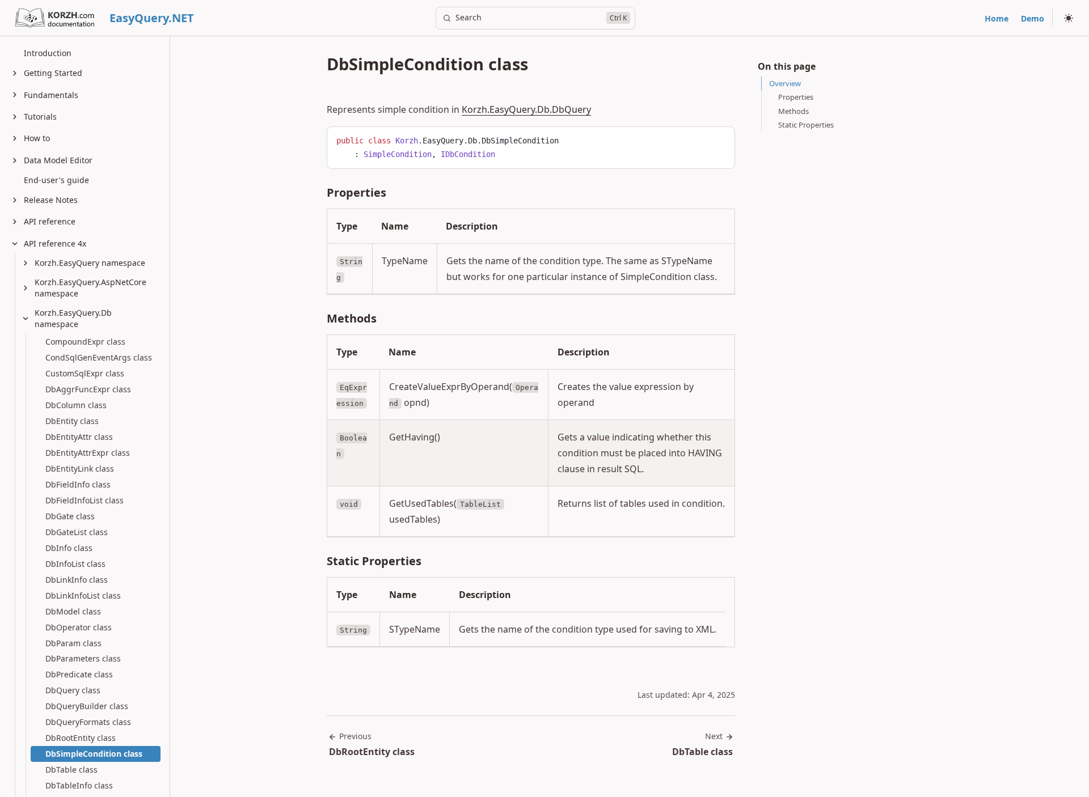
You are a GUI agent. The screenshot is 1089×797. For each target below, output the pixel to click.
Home (996, 18)
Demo (1032, 18)
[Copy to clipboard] (721, 139)
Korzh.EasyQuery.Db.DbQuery (526, 109)
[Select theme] (1068, 18)
